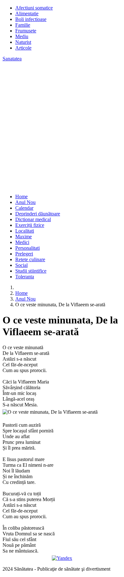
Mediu (21, 36)
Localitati (24, 231)
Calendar (24, 208)
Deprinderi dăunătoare (37, 213)
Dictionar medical (33, 219)
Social (21, 265)
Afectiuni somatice (34, 7)
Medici (22, 242)
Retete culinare (30, 259)
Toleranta (24, 276)
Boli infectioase (30, 19)
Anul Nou (25, 202)
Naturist (23, 42)
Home (21, 196)
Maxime (23, 236)
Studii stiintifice (30, 271)
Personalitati (27, 248)
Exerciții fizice (29, 225)
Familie (22, 25)
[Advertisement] (62, 127)
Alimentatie (26, 13)
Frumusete (25, 30)
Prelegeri (24, 253)
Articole (23, 48)
